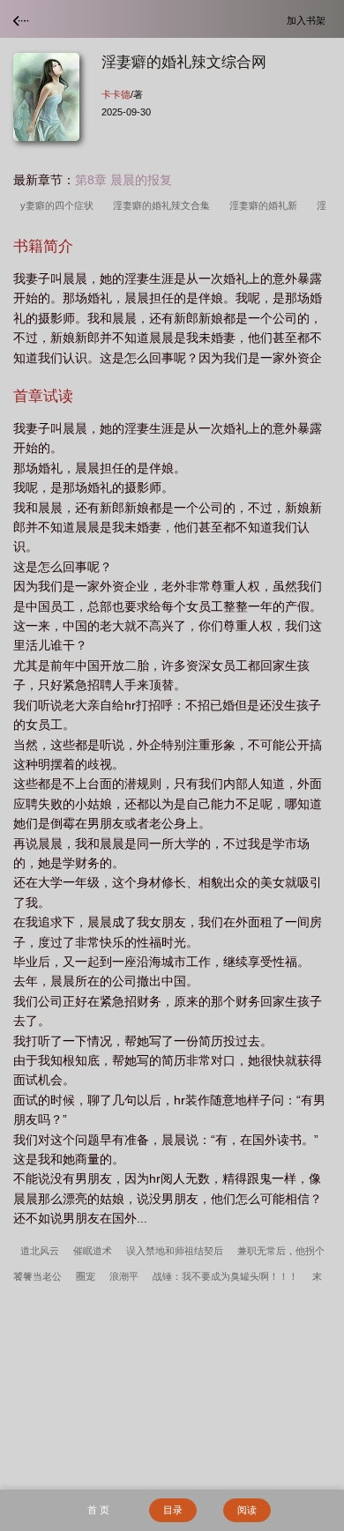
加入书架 (309, 20)
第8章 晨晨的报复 (123, 180)
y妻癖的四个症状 (59, 205)
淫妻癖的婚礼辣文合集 (164, 205)
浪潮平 (123, 1276)
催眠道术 (92, 1250)
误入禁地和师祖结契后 (174, 1250)
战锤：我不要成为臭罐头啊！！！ (225, 1276)
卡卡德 (116, 94)
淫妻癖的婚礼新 (266, 205)
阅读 (247, 1510)
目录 (173, 1510)
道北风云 (39, 1250)
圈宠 (85, 1276)
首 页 (98, 1510)
